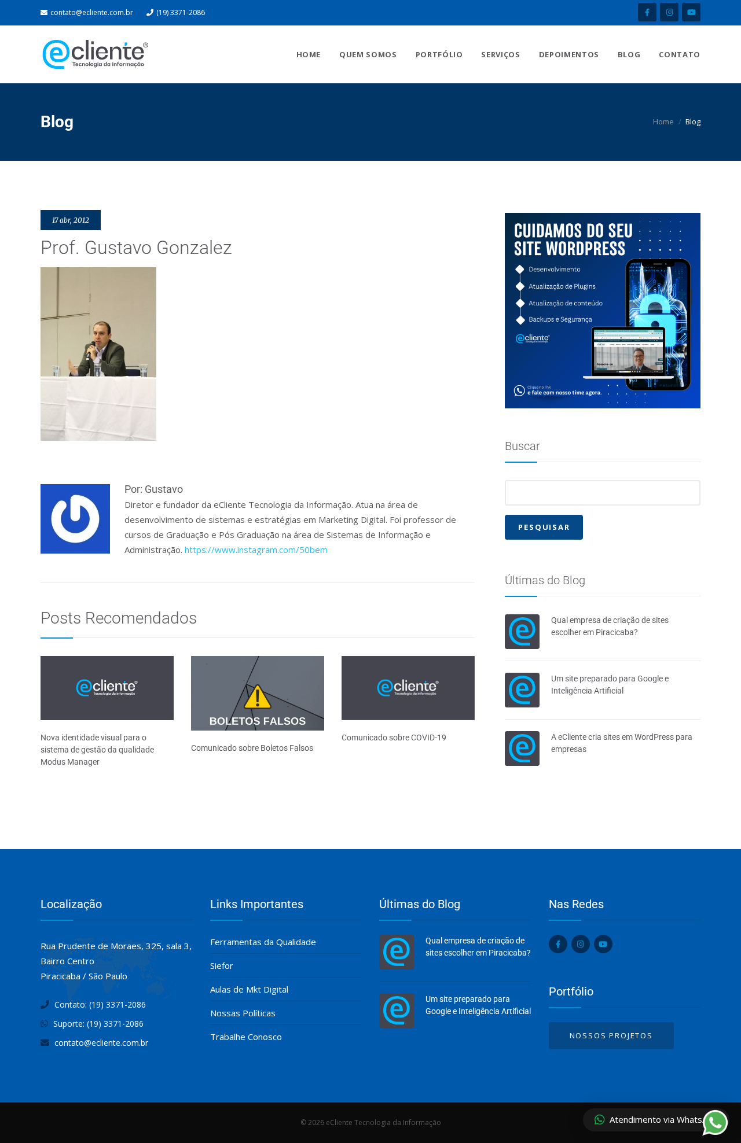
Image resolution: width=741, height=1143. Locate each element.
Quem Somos (368, 54)
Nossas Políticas (243, 1013)
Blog (629, 54)
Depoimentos (569, 54)
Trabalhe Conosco (246, 1036)
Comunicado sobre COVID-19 (394, 737)
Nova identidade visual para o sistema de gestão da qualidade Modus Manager (97, 749)
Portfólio (439, 54)
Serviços (500, 54)
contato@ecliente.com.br (91, 12)
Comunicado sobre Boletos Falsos (252, 748)
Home (308, 54)
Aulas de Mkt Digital (249, 989)
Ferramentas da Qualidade (263, 941)
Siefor (221, 965)
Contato (679, 54)
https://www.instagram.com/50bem (256, 549)
